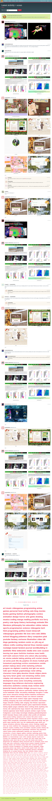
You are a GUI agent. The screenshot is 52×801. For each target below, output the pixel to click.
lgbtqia (22, 763)
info (46, 707)
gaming (12, 613)
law (11, 741)
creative (20, 699)
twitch (27, 744)
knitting (14, 717)
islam (26, 787)
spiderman (33, 779)
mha (29, 786)
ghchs (41, 733)
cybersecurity (15, 709)
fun (23, 625)
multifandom (12, 788)
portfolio (35, 619)
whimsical (19, 786)
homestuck (7, 663)
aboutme (24, 673)
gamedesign (26, 729)
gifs (44, 738)
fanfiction (22, 653)
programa (13, 771)
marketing (30, 666)
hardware (14, 763)
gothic (5, 722)
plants (44, 673)
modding (16, 728)
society (8, 777)
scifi (33, 658)
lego (21, 762)
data (18, 740)
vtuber (17, 692)
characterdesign (14, 737)
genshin (11, 718)
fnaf (46, 690)
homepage (39, 768)
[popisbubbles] (3, 98)
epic (40, 763)
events (40, 717)
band (17, 711)
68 (28, 602)
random (21, 642)
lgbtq (19, 673)
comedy (24, 685)
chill (18, 768)
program (6, 668)
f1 (42, 754)
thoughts (39, 692)
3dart (6, 777)
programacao (20, 770)
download (9, 793)
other (30, 715)
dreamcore (21, 735)
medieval (26, 769)
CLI (35, 798)
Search (10, 0)
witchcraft (37, 709)
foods (4, 743)
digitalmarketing (27, 771)
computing (24, 757)
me (11, 668)
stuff (5, 656)
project (25, 696)
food (20, 611)
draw (21, 757)
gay (17, 690)
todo (37, 784)
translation (11, 761)
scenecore (34, 744)
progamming (6, 749)
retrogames (8, 772)
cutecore (15, 656)
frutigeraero (7, 713)
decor (42, 780)
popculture (43, 729)
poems (9, 717)
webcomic (21, 650)
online (24, 737)
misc (15, 755)
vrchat (4, 786)
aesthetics (17, 685)
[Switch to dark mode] (51, 1)
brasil (27, 748)
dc (35, 762)
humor (14, 733)
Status (43, 798)
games (6, 611)
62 (20, 602)
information (43, 701)
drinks (32, 792)
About (30, 798)
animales (5, 762)
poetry (6, 622)
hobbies (35, 690)
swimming (10, 764)
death (35, 748)
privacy (27, 743)
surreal (43, 772)
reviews (36, 685)
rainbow (45, 788)
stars (23, 740)
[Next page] (36, 602)
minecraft (36, 630)
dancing (13, 722)
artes (27, 759)
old (18, 757)
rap (7, 726)
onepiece (30, 777)
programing (13, 630)
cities (16, 792)
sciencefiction (17, 772)
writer (41, 776)
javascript (7, 688)
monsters (10, 766)
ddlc (13, 792)
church (25, 784)
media (29, 650)
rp (9, 737)
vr (43, 718)
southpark (5, 763)
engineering (38, 683)
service (44, 769)
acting (40, 754)
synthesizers (30, 785)
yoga (36, 758)
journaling (43, 656)
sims (33, 784)
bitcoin (43, 763)
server (19, 779)
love (29, 633)
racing (35, 769)
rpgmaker (16, 778)
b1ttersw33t (7, 21)
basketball (11, 692)
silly (36, 656)
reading (27, 619)
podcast (11, 748)
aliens (40, 722)
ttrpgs (5, 703)
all (38, 715)
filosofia (44, 784)
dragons (19, 733)
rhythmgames (12, 784)
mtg (26, 779)
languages (7, 683)
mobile (46, 776)
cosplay (5, 699)
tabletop (39, 764)
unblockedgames (39, 785)
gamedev (19, 633)
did (45, 772)
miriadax (28, 788)
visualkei (32, 787)
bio (47, 728)
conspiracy (13, 770)
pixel (36, 740)
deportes (34, 737)
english (42, 724)
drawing (39, 616)
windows (5, 728)
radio (21, 703)
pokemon (22, 636)
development (8, 680)
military (15, 785)
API (40, 798)
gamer (39, 761)
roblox (38, 625)
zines (16, 680)
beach (43, 786)
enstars (17, 771)
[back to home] (2, 1)
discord (33, 696)
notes (37, 777)
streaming (30, 675)
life (25, 633)
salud (45, 763)
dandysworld (29, 779)
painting (28, 658)
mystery (11, 728)
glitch (25, 776)
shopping (12, 701)
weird (42, 685)
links (44, 733)
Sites (3, 7)
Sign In (48, 0)
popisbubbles (7, 97)
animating (46, 784)
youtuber (23, 784)
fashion (20, 613)
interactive (33, 729)
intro (4, 726)
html (5, 630)
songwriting (40, 784)
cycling (19, 776)
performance (24, 779)
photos (20, 688)
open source (7, 798)
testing (5, 707)
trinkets (12, 762)
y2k (36, 642)
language (35, 699)
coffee (46, 692)
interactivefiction (8, 788)
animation (7, 616)
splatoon (38, 726)
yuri (44, 722)
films (14, 650)
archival (34, 792)
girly (28, 757)
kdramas (4, 775)
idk (44, 639)
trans (14, 673)
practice (20, 780)
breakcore (42, 743)
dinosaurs (34, 749)
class (17, 785)
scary (27, 770)
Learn (17, 0)
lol (33, 741)
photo (36, 717)
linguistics (35, 718)
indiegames (16, 741)
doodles (39, 780)
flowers (27, 694)
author (8, 767)
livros (30, 754)
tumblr (30, 761)
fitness (35, 703)
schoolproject (23, 775)
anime (39, 608)
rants (40, 772)
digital (10, 707)
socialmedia (28, 749)
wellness (39, 771)
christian (32, 770)
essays (5, 720)
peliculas (17, 724)
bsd (20, 767)
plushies (31, 743)
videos (6, 645)
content (4, 780)
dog (38, 729)
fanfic (18, 722)
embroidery (9, 787)
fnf (11, 735)
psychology (17, 663)
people (32, 764)
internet (26, 645)
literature (7, 625)
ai (43, 642)
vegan (15, 787)
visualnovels (22, 718)
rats (41, 771)
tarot (46, 718)
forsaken (23, 780)
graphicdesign (24, 671)
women (44, 771)
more (27, 786)
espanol (44, 787)
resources (35, 731)
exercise (13, 787)
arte (27, 616)
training (31, 784)
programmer (5, 761)
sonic (43, 675)
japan (30, 699)
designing (5, 751)
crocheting (12, 775)
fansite (33, 740)
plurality (22, 758)
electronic (46, 752)
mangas (11, 767)
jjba (14, 776)
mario (33, 755)
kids (38, 779)
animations (11, 724)
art (4, 608)
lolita (27, 755)
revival (6, 785)
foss (3, 777)
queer (45, 645)
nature (45, 625)
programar (30, 762)
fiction (21, 656)
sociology (45, 764)
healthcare (11, 768)
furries (43, 711)
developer (32, 726)
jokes (27, 792)
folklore (42, 777)
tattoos (4, 764)
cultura (7, 766)
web (38, 633)
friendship (4, 770)
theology (37, 772)
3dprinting (10, 763)
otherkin (21, 768)
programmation (45, 780)
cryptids (43, 776)
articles (13, 780)
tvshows (6, 711)
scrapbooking (35, 771)
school (6, 636)
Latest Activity (8, 5)
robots (5, 731)
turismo (47, 771)
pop (16, 757)
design (16, 616)
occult (14, 713)
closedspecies (11, 776)
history (22, 622)
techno (7, 764)
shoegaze (10, 780)
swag (8, 743)
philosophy (17, 625)
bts (9, 751)
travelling (21, 749)
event (19, 762)
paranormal (27, 741)
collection (14, 758)
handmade (26, 780)
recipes (36, 738)
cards (33, 777)
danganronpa (6, 741)
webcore (21, 690)
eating (32, 769)
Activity (13, 0)
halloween (45, 768)
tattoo (27, 775)
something (33, 788)
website (15, 658)
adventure (32, 735)
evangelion (31, 786)
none (39, 748)
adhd (35, 784)
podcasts (17, 767)
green (38, 763)
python (9, 729)
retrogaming (14, 759)
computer (6, 696)
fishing (8, 768)
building (7, 776)
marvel (34, 720)
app (46, 724)
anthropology (5, 771)
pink (45, 636)
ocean (20, 737)
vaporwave (41, 703)
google (10, 786)
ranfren (7, 793)
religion (38, 673)
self (14, 792)
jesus (25, 755)
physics (24, 705)
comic (28, 642)
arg (39, 642)
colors (43, 767)
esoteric (10, 778)
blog (36, 611)
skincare (18, 763)
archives (7, 778)
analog (31, 766)
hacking (41, 690)
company (17, 780)
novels (26, 735)
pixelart (6, 666)
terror (24, 770)
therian (40, 762)
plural (36, 768)
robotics (23, 748)
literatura (20, 751)
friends (31, 673)
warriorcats (25, 762)
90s (17, 661)
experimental (36, 705)
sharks (8, 754)
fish (33, 717)
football (41, 661)
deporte (4, 757)
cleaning (24, 768)
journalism (27, 728)
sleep (18, 713)
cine (9, 738)
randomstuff (7, 786)
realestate (32, 757)
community (37, 680)
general (4, 772)
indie (5, 671)
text (37, 770)
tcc (41, 766)
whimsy (43, 728)
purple (30, 767)
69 (30, 602)
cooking (19, 645)
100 (34, 602)
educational (6, 752)
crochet (39, 658)
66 (25, 602)
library (23, 771)
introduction (6, 733)
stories (8, 658)
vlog (24, 751)
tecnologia (23, 713)
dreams (40, 718)
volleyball (25, 746)
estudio (10, 779)
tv (46, 647)
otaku (11, 772)
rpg (4, 675)
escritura (40, 779)
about (26, 707)
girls (35, 755)
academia (4, 769)
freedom (38, 767)
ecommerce (20, 754)
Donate (33, 798)
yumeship (44, 758)
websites (21, 707)
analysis (20, 769)
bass (24, 787)
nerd (34, 762)
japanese (12, 711)
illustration (32, 639)
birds (36, 707)
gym (47, 720)
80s (20, 755)
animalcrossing (41, 787)
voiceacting (31, 776)
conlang (13, 779)
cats (32, 611)
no (22, 738)
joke (26, 788)
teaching (26, 731)
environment (42, 755)
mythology (35, 733)
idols (47, 785)
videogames (17, 608)
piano (8, 735)
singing (26, 703)
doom (14, 761)
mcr (7, 758)
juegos (15, 707)
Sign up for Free (43, 0)
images (10, 758)
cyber (25, 759)
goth (46, 661)
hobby (45, 735)
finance (16, 715)
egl (17, 769)
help (18, 759)
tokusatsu (45, 792)
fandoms (33, 694)
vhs (40, 767)
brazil (29, 770)
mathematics (20, 731)
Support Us (21, 0)
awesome (35, 752)
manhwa (21, 752)
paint (11, 793)
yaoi (42, 709)
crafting (16, 703)
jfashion (5, 737)
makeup (13, 666)
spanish (26, 738)
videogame (35, 628)
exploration (37, 787)
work (23, 717)
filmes (11, 749)
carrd (36, 735)
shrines (21, 777)
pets (4, 694)
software (38, 666)
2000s (43, 633)
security (19, 738)
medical (21, 764)
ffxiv (30, 744)
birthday (43, 726)
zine (40, 731)
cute (11, 622)
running (22, 743)
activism (11, 746)
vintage (26, 688)
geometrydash (42, 788)
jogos (9, 722)
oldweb (12, 696)
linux (33, 645)
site (9, 709)
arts (26, 656)
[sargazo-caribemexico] (3, 56)
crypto (38, 711)
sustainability (31, 772)
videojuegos (8, 633)
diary (29, 636)
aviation (27, 772)
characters (7, 673)
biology (21, 694)
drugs (46, 775)
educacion (15, 694)
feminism (18, 744)
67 (27, 602)
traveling (5, 738)
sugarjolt (6, 284)
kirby (8, 769)
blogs (39, 688)
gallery (24, 733)
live (7, 779)
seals (19, 778)
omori (11, 752)
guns (36, 779)
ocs (41, 619)
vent (29, 752)
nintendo (11, 703)
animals (40, 622)
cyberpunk (33, 688)
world (43, 766)
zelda (36, 786)
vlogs (13, 778)
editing (38, 671)
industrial (12, 785)
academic (11, 777)
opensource (36, 764)
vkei (30, 738)
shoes (42, 768)
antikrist (6, 191)
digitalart (16, 668)
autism (25, 715)
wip (32, 709)
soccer (8, 694)
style (33, 738)
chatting (24, 764)
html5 (5, 715)
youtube (6, 639)
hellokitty (31, 751)
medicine (15, 726)
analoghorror (30, 775)
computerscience (24, 761)
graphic (32, 748)
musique (9, 785)
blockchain (29, 780)
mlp (17, 701)
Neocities (3, 798)
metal (33, 671)
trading (15, 762)
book (21, 701)
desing (7, 787)
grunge (15, 751)
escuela (30, 759)
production (6, 746)
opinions (11, 792)
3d (31, 661)
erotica (15, 777)
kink (39, 788)
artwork (14, 767)
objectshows (6, 740)
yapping (45, 770)
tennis (31, 771)
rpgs (15, 748)
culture (31, 656)
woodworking (23, 792)
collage (42, 746)
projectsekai (14, 793)
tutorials (4, 778)
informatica (27, 701)
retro (33, 633)
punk (13, 661)
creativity (24, 668)
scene (21, 680)
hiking (22, 724)
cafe (22, 755)
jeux (35, 788)
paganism (13, 786)
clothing (6, 701)
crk (14, 780)
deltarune (20, 683)
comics (39, 613)
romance (28, 717)
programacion (16, 628)
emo (35, 650)
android (4, 755)
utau (14, 744)
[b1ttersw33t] (3, 22)
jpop (37, 754)
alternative (34, 701)
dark (29, 740)
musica (6, 619)
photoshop (17, 793)
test (11, 653)
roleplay (6, 678)
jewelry (19, 748)
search (30, 769)
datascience (41, 792)
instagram (4, 784)
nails (13, 772)
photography (30, 613)
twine (14, 757)
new (35, 785)
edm (45, 766)
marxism (22, 786)
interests (10, 715)
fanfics (40, 777)
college (43, 757)
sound (4, 766)
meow (15, 740)
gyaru (26, 724)
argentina (8, 792)
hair (47, 770)
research (28, 709)
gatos (30, 705)
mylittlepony (37, 778)
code (27, 678)
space (16, 653)
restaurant (4, 768)
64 (23, 602)
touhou (9, 731)
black (34, 786)
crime (19, 785)
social (5, 692)
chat (31, 703)
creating (34, 775)
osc (31, 731)
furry (46, 619)
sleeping (31, 713)
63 (21, 602)
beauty (14, 688)
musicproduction (25, 777)
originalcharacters (9, 690)
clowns (38, 755)
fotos (37, 786)
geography (36, 746)
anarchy (45, 777)
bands (32, 767)
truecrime (15, 766)
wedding (41, 769)
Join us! (46, 17)
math (9, 656)
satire (4, 785)
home (46, 741)
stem (25, 786)
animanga (4, 767)
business (30, 653)
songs (23, 744)
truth (30, 778)
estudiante (23, 772)
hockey (35, 767)
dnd (30, 668)
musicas (18, 777)
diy (20, 661)
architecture (41, 694)
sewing (17, 678)
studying (29, 737)
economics (34, 766)
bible (12, 769)
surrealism (35, 763)
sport (10, 671)
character (32, 778)
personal (14, 611)
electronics (28, 683)
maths (31, 752)
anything (42, 707)
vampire (7, 780)
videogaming (41, 770)
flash (37, 761)
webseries (9, 771)
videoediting (44, 761)
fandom (21, 647)
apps (36, 722)
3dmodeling (40, 749)
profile (34, 715)
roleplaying (14, 738)
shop (41, 699)
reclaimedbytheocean (9, 44)
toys (21, 722)
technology (31, 622)
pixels (14, 731)
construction (5, 759)
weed (44, 762)
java (13, 766)
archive (25, 663)
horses (4, 758)
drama (29, 764)
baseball (34, 759)
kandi (25, 763)
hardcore (27, 768)
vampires (19, 717)
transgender (15, 720)
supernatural (43, 759)
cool (23, 675)
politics (22, 630)
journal (29, 647)
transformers (40, 752)
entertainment (35, 678)
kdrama (25, 766)
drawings (36, 724)
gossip (34, 787)
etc (4, 658)
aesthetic (7, 650)
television (42, 715)
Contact (30, 799)
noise (11, 743)
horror (22, 616)
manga (20, 619)
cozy (14, 752)
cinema (45, 658)
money (5, 709)
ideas (23, 766)
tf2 (22, 746)
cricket (23, 769)
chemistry (34, 754)
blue (42, 748)
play (44, 778)
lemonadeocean (8, 50)
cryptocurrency (26, 785)
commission (8, 784)
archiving (4, 793)
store (30, 755)
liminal (4, 776)
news (37, 653)
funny (8, 675)
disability (16, 786)
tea (46, 754)
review (43, 779)
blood (23, 785)
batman (16, 779)
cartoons (22, 639)
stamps (5, 724)
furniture (27, 776)
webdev (8, 755)
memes (39, 645)
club (6, 792)
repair (30, 788)
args (44, 754)
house (46, 786)
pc (41, 757)
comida (43, 663)
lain (25, 722)
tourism (38, 769)
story (22, 678)
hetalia (16, 775)
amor (42, 737)
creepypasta (25, 726)
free (20, 726)
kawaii (15, 647)
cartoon (31, 724)
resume (29, 720)
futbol (9, 720)
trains (39, 757)
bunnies (40, 740)
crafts (12, 645)
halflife (20, 792)
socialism (14, 764)
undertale (40, 696)
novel (18, 755)
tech (43, 628)
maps (28, 766)
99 (32, 602)
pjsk (40, 738)
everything (28, 680)
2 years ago (48, 21)
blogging (14, 636)
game (32, 616)
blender (41, 735)
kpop (16, 622)
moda (11, 699)
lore (29, 696)
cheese (37, 788)
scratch (11, 755)
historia (16, 754)
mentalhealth (23, 720)
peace (18, 792)
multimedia (18, 761)
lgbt (34, 668)
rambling (19, 787)
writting (16, 768)
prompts (30, 792)
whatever (18, 758)
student (40, 751)
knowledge (8, 770)
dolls (21, 715)
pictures (31, 746)
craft (26, 740)
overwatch (4, 787)
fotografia (36, 743)
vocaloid (45, 650)
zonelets (10, 744)
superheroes (41, 778)
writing (26, 611)
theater (25, 754)
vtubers (35, 757)
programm (17, 788)
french (22, 778)
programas (46, 767)
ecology (21, 759)
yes (18, 764)
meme (10, 726)
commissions (34, 663)
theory (28, 778)
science (26, 628)
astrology (39, 720)
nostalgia (7, 647)
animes (33, 711)
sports (6, 628)
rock (12, 678)
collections (4, 788)
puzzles (38, 728)
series (8, 661)
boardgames (17, 746)
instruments (29, 787)
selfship (25, 778)
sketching (19, 766)
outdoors (16, 749)
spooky (15, 788)
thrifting (33, 768)
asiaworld (15, 553)
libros (4, 717)
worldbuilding (39, 647)
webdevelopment (17, 729)
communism (16, 743)
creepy (10, 759)
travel (28, 630)
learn (10, 769)
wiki (44, 720)
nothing (31, 707)
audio (11, 740)
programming (30, 608)
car (12, 751)
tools (27, 751)
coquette (33, 728)
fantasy (14, 639)
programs (46, 779)
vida (30, 768)
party (45, 785)
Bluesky (14, 798)
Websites (5, 0)
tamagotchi (23, 788)
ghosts (38, 776)
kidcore (16, 770)
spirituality (28, 690)
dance (18, 666)
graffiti (35, 772)
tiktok (27, 764)
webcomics (7, 685)
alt (20, 740)
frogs (20, 772)
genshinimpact (38, 775)
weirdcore (18, 696)
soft (35, 777)
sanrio (42, 668)
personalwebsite (16, 705)
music (9, 608)
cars (39, 650)
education (30, 625)
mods (18, 775)
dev (17, 752)
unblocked (40, 758)
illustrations (5, 779)
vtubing (40, 786)
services (38, 759)
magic (26, 699)
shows (35, 661)
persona (33, 761)
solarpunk (19, 784)
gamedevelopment (40, 713)
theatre (22, 711)
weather (31, 763)
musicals (29, 733)
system (29, 718)
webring (4, 792)
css (37, 668)
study (30, 685)
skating (27, 758)
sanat (35, 780)
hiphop (21, 741)
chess (21, 728)
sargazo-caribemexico (9, 56)
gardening (12, 642)
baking (21, 658)
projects (27, 711)
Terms (46, 798)
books (6, 613)
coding (13, 619)
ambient (20, 771)
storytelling (24, 692)
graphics (25, 661)
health (42, 653)
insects (8, 762)
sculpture (15, 769)
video (39, 639)
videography (31, 758)
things (25, 752)
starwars (8, 757)
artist (24, 666)
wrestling (5, 744)
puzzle (16, 718)
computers (37, 636)
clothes (37, 675)
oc (33, 642)
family (5, 729)
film (46, 622)
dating (46, 787)
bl (42, 738)
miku (38, 762)
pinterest (40, 744)
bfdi (31, 741)
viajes (34, 785)
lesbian (36, 751)
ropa (42, 764)
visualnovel (23, 767)
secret (39, 792)
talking (22, 776)
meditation (16, 784)
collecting (6, 718)
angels (27, 767)
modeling (38, 766)
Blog (38, 798)
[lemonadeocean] (3, 404)
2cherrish (9, 177)
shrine (42, 741)
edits (26, 792)
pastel (47, 757)
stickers (4, 754)
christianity (37, 741)
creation (35, 770)
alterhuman (8, 775)
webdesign (31, 692)
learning (6, 653)
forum (28, 763)
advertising (22, 787)
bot (37, 780)
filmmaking (6, 748)
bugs (22, 709)
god (28, 754)
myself (39, 737)
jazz (12, 757)
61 (18, 602)
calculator (28, 784)
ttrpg (14, 683)
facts (41, 786)
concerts (35, 776)
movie (15, 699)
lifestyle (15, 671)
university (43, 775)
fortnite (15, 735)
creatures (21, 788)
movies (42, 611)
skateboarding (30, 722)
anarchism (12, 754)
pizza (4, 735)
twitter (17, 787)
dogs (5, 642)
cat (4, 661)
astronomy (6, 705)
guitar (19, 675)
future (43, 785)
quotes (17, 776)
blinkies (44, 705)
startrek (33, 780)
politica (37, 792)
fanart (13, 675)
